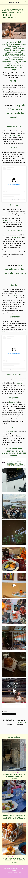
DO (10, 772)
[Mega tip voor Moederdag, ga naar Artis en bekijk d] (14, 532)
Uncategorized (20, 813)
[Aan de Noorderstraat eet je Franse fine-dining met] (14, 664)
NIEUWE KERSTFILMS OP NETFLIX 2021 (13, 721)
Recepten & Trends (15, 856)
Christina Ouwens (5, 19)
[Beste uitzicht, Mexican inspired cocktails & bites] (14, 506)
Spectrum (5, 220)
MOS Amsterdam (9, 432)
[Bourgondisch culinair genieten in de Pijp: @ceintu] (14, 559)
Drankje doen (7, 813)
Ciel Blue (5, 90)
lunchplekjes (9, 48)
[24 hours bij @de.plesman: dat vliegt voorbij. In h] (14, 638)
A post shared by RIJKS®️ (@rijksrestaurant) (14, 199)
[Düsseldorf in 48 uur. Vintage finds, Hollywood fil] (14, 480)
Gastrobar (19, 383)
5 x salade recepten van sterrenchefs (15, 269)
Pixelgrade (18, 872)
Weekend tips (15, 772)
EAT (2, 7)
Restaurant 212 (15, 135)
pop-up (21, 48)
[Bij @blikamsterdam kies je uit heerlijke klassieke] (14, 611)
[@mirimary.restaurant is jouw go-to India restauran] (14, 585)
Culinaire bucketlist (9, 713)
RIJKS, (20, 158)
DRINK (13, 813)
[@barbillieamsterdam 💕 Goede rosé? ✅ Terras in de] (14, 690)
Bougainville (13, 402)
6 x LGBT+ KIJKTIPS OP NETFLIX (16, 724)
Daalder (16, 296)
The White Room (15, 237)
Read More (14, 778)
